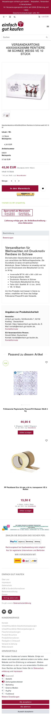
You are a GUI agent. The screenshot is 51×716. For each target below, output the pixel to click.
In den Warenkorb (20, 188)
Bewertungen (8, 237)
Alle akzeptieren (26, 702)
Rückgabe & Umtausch (11, 641)
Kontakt (5, 623)
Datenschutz (7, 585)
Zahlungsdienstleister (14, 682)
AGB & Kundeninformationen (13, 588)
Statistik (9, 679)
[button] (4, 16)
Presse (4, 594)
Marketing (10, 685)
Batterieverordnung (9, 591)
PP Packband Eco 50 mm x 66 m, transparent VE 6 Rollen (25, 488)
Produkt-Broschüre (9, 635)
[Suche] (47, 37)
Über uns (5, 579)
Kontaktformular (11, 329)
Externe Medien (12, 688)
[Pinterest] (10, 612)
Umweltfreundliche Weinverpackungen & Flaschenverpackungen (18, 630)
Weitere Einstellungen (10, 696)
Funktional (10, 694)
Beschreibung (8, 233)
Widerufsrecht (7, 647)
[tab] (25, 233)
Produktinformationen (10, 638)
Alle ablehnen (25, 706)
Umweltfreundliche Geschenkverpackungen (19, 626)
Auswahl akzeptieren (25, 711)
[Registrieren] (14, 16)
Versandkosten (21, 175)
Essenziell (10, 676)
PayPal (8, 691)
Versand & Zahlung (9, 644)
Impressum (6, 582)
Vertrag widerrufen (10, 598)
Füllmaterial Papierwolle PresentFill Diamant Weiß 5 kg (25, 410)
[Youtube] (4, 612)
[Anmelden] (10, 16)
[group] (25, 383)
